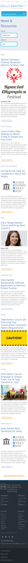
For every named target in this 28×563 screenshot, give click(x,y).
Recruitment (4, 516)
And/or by (3, 40)
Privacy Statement (5, 550)
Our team (3, 520)
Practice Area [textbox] (6, 35)
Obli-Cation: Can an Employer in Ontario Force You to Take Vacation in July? (11, 378)
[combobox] (9, 35)
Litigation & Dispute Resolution (21, 517)
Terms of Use (4, 554)
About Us (3, 514)
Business (20, 514)
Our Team (3, 1)
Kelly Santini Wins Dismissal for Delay (11, 430)
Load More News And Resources (13, 475)
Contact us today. (12, 491)
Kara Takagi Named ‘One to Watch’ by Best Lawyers (13, 225)
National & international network (4, 527)
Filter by (3, 31)
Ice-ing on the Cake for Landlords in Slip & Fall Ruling (13, 173)
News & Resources (9, 1)
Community (4, 518)
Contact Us (17, 1)
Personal (20, 528)
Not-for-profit (21, 526)
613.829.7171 (21, 504)
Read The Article (7, 120)
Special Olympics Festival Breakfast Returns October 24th (12, 62)
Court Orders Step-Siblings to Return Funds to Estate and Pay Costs (12, 135)
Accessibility (4, 557)
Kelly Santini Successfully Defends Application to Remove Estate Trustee (13, 284)
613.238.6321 (4, 504)
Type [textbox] (3, 44)
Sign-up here (22, 543)
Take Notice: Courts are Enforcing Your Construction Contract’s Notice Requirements (13, 323)
